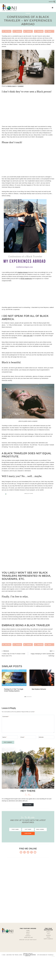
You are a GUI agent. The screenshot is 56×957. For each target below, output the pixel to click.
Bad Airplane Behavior (39, 689)
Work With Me (28, 937)
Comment (5, 716)
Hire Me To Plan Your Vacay (28, 939)
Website (41, 737)
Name (4, 737)
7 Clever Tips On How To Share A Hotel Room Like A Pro (13, 653)
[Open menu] (52, 7)
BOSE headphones (26, 278)
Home (28, 930)
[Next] (52, 682)
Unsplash (20, 86)
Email (23, 737)
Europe (48, 935)
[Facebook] (4, 935)
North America (48, 938)
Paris (48, 937)
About (28, 932)
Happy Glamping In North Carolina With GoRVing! (42, 653)
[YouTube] (9, 938)
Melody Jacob (11, 86)
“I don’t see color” (28, 335)
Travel (28, 13)
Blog (28, 934)
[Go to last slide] (4, 682)
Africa (48, 931)
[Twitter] (11, 935)
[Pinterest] (5, 938)
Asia (48, 933)
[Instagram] (7, 935)
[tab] (26, 696)
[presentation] (14, 678)
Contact (28, 935)
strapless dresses (22, 272)
